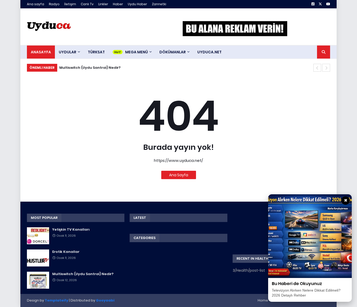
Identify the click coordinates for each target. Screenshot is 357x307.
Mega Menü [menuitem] (136, 52)
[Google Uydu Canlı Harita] (235, 28)
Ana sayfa (35, 4)
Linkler (103, 4)
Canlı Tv (87, 4)
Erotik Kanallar (65, 251)
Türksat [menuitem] (96, 52)
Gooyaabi (105, 300)
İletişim (70, 4)
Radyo (54, 4)
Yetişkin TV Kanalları (71, 229)
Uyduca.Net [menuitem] (209, 52)
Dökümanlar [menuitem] (172, 52)
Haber (118, 4)
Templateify (56, 300)
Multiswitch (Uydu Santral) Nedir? (89, 67)
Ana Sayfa (178, 175)
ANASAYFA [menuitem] (41, 52)
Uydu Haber (137, 4)
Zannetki (159, 4)
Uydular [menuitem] (67, 52)
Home (263, 300)
